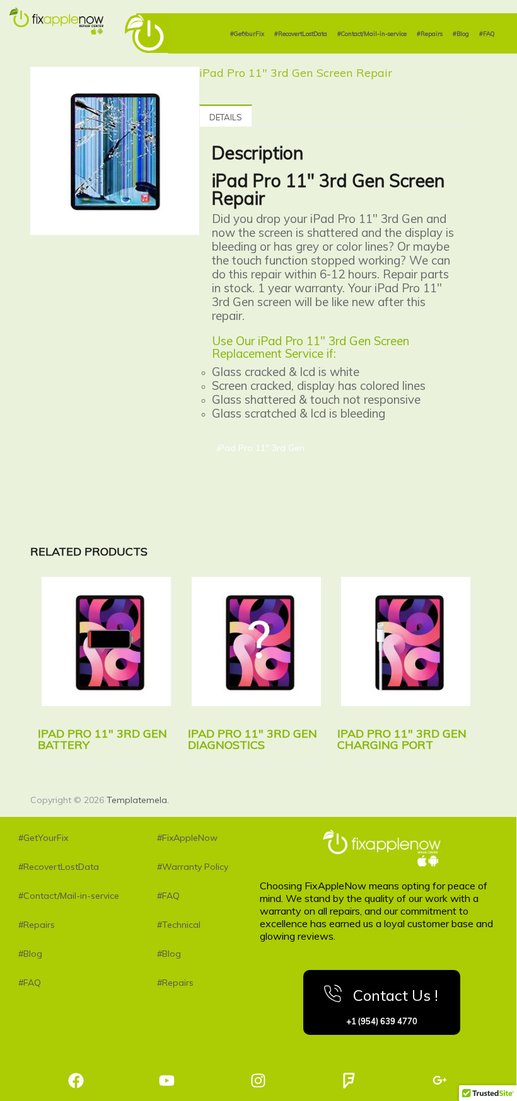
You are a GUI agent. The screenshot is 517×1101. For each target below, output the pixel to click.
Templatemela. (138, 800)
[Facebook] (76, 1080)
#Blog (461, 33)
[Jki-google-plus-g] (440, 1080)
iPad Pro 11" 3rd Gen (261, 448)
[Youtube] (167, 1080)
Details (225, 117)
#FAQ (486, 33)
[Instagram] (258, 1080)
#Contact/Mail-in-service (372, 33)
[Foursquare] (349, 1080)
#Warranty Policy (192, 866)
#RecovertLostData (300, 33)
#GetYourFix (247, 33)
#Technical (178, 924)
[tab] (225, 116)
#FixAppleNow (187, 837)
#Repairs (430, 33)
